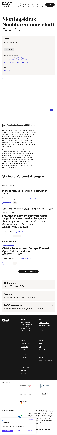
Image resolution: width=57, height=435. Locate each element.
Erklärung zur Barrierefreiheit (42, 429)
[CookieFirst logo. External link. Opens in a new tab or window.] (2, 420)
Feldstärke (23, 352)
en (33, 4)
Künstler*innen (25, 346)
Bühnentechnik (43, 352)
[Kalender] (19, 5)
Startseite (4, 11)
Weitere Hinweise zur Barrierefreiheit (16, 62)
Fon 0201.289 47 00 (44, 322)
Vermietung (42, 349)
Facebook (23, 373)
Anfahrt (41, 330)
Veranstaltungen (25, 343)
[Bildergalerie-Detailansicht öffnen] (51, 110)
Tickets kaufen (22, 198)
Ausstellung (17, 236)
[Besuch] (24, 5)
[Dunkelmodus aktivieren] (42, 5)
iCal (33, 198)
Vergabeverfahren (43, 354)
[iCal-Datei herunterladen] (52, 42)
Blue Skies (23, 349)
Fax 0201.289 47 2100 (44, 325)
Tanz (15, 202)
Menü (49, 4)
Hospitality (41, 357)
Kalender (12, 11)
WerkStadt (7, 70)
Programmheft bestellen (45, 360)
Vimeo (22, 376)
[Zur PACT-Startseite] (7, 4)
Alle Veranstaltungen (27, 271)
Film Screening (9, 49)
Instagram (23, 370)
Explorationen (24, 357)
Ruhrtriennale (7, 202)
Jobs (40, 346)
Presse (40, 343)
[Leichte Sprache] (38, 5)
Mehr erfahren (8, 198)
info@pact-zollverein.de (45, 328)
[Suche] (28, 5)
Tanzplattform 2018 (26, 354)
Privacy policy (32, 419)
